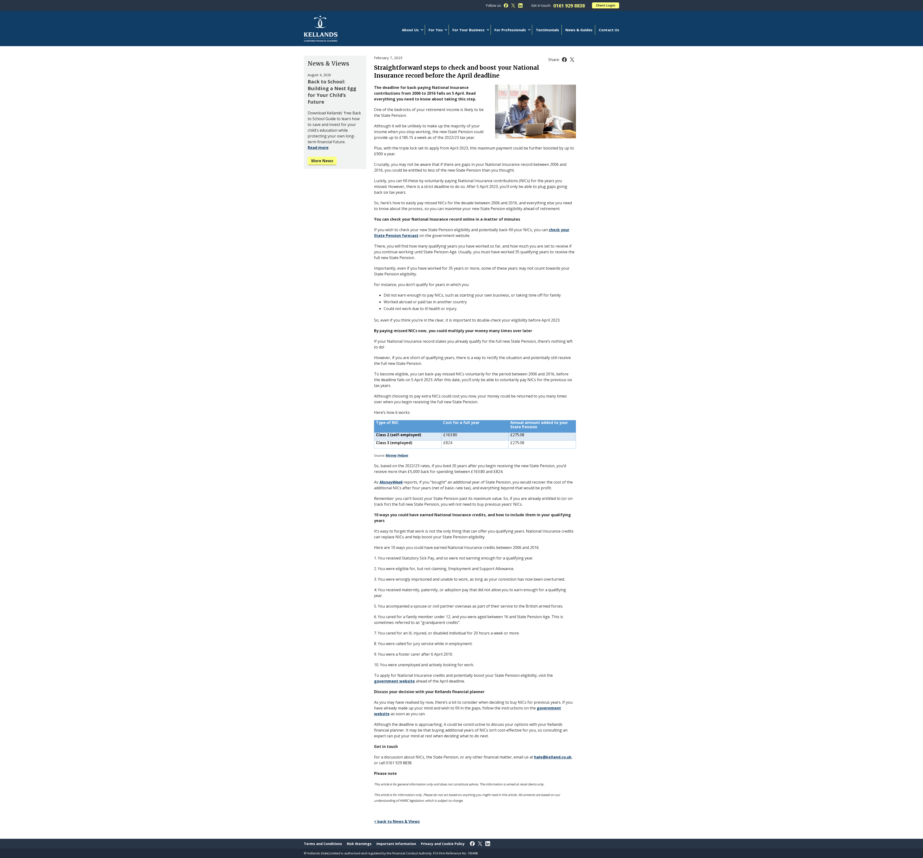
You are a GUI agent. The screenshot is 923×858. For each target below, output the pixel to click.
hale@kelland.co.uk (553, 757)
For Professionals (510, 29)
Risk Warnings (359, 843)
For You (436, 29)
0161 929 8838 (569, 5)
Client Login (605, 5)
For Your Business (468, 29)
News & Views (328, 63)
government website (394, 681)
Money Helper (397, 455)
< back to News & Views (397, 821)
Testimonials (547, 29)
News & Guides (578, 29)
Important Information (396, 843)
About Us (410, 29)
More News (322, 160)
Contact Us (609, 29)
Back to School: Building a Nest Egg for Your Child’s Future (332, 91)
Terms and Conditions (323, 843)
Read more (318, 147)
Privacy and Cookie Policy (443, 843)
